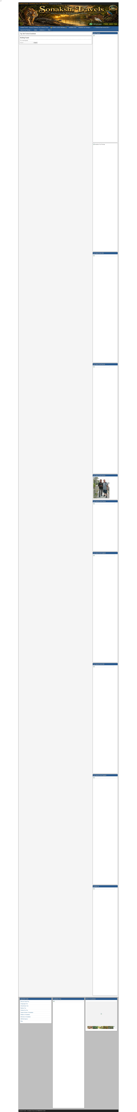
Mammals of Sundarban (26, 1016)
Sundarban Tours (72, 27)
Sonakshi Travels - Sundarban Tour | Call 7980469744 (34, 3)
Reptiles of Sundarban (25, 1014)
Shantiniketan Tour (24, 1005)
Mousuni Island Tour (25, 1001)
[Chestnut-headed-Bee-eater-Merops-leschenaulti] (107, 1027)
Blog (49, 30)
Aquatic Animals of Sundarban (27, 1012)
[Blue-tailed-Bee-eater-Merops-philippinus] (96, 1027)
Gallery (35, 30)
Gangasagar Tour (24, 1003)
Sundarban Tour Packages (84, 27)
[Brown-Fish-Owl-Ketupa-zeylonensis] (112, 1027)
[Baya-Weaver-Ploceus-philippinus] (91, 1027)
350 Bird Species (24, 1018)
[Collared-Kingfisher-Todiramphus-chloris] (102, 1027)
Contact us (42, 30)
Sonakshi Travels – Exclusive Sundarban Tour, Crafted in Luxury (34, 27)
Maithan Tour (23, 1008)
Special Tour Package (25, 30)
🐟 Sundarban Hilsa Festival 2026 (101, 27)
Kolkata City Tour (24, 1010)
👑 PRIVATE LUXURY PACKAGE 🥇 (59, 27)
